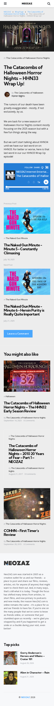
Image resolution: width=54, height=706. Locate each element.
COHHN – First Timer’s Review (21, 532)
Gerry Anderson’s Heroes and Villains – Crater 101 (32, 656)
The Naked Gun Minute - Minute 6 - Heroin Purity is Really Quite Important (24, 310)
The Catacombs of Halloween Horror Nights (28, 58)
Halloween (10, 396)
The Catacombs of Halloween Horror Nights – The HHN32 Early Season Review (27, 407)
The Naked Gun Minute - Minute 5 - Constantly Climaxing (23, 249)
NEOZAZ (25, 697)
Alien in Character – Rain (35, 672)
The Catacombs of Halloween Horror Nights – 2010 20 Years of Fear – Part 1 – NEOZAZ (26, 453)
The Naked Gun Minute (17, 238)
